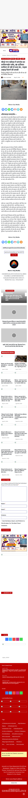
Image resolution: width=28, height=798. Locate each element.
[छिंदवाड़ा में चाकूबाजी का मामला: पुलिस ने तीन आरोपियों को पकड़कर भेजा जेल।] (21, 464)
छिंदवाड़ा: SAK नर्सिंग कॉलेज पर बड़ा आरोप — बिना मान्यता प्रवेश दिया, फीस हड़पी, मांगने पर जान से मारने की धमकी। (13, 298)
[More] (21, 108)
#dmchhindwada (6, 734)
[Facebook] (3, 108)
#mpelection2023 (16, 736)
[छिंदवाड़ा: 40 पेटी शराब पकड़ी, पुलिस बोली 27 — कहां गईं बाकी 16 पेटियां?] (7, 358)
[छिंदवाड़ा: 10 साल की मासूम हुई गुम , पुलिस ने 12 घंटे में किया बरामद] (14, 713)
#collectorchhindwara (7, 731)
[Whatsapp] (9, 108)
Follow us (4, 749)
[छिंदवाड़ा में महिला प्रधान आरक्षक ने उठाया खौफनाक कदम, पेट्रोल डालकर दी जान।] (7, 375)
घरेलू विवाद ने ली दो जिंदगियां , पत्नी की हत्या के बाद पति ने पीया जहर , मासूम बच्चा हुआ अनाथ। (21, 365)
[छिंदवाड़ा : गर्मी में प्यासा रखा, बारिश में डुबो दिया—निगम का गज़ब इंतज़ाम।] (5, 713)
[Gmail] (15, 108)
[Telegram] (12, 108)
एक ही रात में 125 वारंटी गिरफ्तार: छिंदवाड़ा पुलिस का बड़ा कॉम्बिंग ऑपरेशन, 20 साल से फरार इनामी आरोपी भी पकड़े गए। (7, 453)
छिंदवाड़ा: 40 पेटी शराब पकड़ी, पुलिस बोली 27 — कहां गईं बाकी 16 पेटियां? (7, 365)
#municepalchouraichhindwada (14, 248)
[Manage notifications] (24, 794)
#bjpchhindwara (22, 723)
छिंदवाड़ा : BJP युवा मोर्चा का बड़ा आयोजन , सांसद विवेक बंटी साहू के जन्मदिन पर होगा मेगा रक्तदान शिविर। (20, 399)
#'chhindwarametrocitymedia (9, 723)
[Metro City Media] (14, 50)
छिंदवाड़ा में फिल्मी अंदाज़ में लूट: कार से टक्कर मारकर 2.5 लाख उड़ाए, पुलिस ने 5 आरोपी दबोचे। (21, 451)
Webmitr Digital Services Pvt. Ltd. (18, 791)
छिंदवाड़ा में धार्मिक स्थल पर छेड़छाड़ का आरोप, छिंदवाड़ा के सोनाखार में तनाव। (7, 433)
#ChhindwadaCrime (12, 726)
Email (3, 509)
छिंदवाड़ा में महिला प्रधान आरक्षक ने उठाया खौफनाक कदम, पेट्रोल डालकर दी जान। (7, 381)
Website (3, 515)
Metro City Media (12, 55)
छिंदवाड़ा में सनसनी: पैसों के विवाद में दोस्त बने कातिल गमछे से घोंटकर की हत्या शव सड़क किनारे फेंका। (21, 434)
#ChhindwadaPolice (18, 729)
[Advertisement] (14, 15)
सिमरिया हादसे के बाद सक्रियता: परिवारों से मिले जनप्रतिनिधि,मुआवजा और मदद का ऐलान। (21, 416)
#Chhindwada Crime (6, 729)
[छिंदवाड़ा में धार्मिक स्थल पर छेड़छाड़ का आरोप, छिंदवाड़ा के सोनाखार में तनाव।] (7, 427)
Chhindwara (19, 742)
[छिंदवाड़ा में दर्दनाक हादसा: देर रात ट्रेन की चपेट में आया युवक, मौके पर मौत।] (7, 464)
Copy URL (14, 255)
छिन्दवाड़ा (13, 59)
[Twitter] (6, 108)
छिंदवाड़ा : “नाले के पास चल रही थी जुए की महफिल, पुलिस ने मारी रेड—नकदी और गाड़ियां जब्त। (21, 381)
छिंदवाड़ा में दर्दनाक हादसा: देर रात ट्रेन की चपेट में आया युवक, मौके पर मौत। (7, 470)
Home (4, 55)
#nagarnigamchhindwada (8, 742)
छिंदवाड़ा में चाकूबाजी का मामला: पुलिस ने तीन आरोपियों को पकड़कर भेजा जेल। (20, 470)
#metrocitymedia (6, 736)
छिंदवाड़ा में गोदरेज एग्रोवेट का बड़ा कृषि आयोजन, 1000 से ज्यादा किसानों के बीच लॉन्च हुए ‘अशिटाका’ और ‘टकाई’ (7, 399)
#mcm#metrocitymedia (17, 734)
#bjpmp (4, 726)
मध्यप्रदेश (18, 59)
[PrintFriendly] (18, 108)
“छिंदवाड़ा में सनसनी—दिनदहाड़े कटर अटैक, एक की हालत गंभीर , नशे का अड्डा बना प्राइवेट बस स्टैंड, (7, 416)
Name (3, 503)
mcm (3, 744)
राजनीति (22, 59)
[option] (14, 294)
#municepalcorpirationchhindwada (10, 739)
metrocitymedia (20, 744)
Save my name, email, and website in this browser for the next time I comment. (13, 523)
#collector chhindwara (20, 731)
